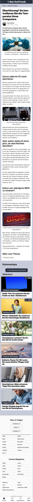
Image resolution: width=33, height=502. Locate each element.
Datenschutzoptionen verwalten (9, 490)
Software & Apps (12, 6)
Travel (19, 471)
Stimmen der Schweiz (23, 447)
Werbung (4, 482)
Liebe (3, 465)
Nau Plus (19, 444)
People (4, 441)
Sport (3, 439)
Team (19, 482)
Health (4, 463)
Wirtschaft (20, 441)
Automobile (5, 474)
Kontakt (20, 485)
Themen (19, 450)
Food (18, 468)
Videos (4, 444)
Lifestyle (4, 450)
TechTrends (20, 474)
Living (19, 463)
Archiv (4, 453)
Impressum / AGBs (22, 487)
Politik (19, 436)
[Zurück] (1, 2)
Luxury (19, 465)
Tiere (3, 471)
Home (4, 6)
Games (4, 447)
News (3, 436)
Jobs (3, 485)
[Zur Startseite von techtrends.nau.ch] (16, 2)
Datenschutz (5, 487)
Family (4, 468)
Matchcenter (20, 439)
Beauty (4, 477)
